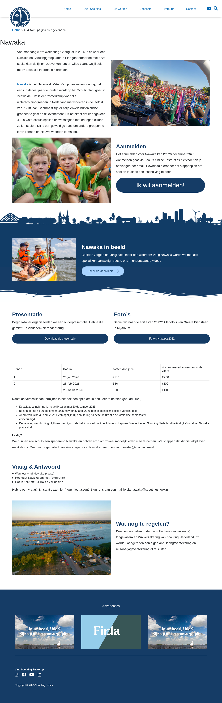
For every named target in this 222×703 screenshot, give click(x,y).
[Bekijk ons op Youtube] (31, 675)
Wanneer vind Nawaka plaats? (34, 473)
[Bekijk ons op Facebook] (24, 675)
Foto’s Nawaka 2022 (162, 338)
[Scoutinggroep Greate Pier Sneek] (14, 20)
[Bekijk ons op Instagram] (16, 675)
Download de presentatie (60, 338)
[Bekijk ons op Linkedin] (39, 675)
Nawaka (23, 84)
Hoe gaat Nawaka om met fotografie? (40, 477)
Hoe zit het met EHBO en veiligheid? (39, 482)
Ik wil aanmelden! (160, 185)
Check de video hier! (100, 271)
